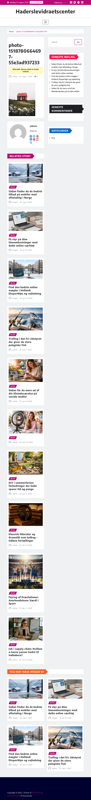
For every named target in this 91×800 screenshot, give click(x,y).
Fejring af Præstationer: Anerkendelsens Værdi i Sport (24, 600)
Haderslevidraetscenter (45, 11)
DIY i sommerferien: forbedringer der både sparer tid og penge (23, 486)
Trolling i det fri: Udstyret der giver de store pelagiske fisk (25, 342)
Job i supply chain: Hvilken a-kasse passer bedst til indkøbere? (25, 652)
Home (11, 31)
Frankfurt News (13, 796)
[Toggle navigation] (46, 22)
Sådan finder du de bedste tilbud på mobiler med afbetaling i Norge (25, 194)
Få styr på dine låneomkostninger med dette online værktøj (23, 242)
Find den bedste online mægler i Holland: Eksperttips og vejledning (25, 290)
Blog (53, 138)
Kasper (15, 202)
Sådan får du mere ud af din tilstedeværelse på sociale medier (24, 393)
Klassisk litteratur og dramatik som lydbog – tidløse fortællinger (23, 537)
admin (15, 76)
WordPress (36, 792)
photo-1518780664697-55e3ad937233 (31, 31)
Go (78, 42)
